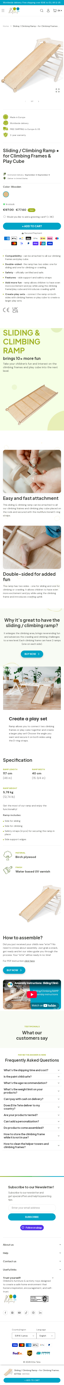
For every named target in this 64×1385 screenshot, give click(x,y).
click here (29, 960)
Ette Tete (35, 1362)
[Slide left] (25, 101)
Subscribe (32, 1216)
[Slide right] (38, 101)
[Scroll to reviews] (32, 168)
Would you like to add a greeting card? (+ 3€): (30, 216)
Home (6, 26)
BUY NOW (30, 653)
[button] (41, 10)
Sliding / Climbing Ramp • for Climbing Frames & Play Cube (36, 26)
